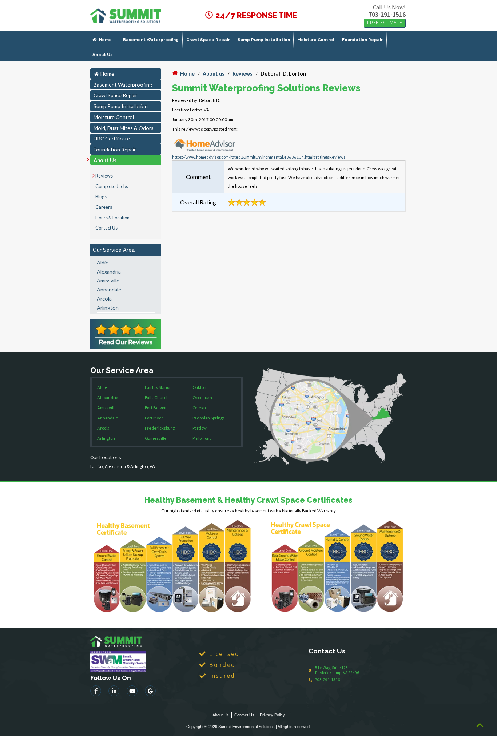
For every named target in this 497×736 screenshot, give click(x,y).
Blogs (101, 196)
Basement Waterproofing (151, 39)
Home (105, 39)
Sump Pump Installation (264, 39)
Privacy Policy (272, 715)
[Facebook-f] (95, 690)
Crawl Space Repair (208, 39)
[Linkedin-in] (113, 690)
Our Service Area (114, 250)
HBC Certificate (112, 138)
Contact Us (106, 228)
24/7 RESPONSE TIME (255, 15)
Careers (103, 207)
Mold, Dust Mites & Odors (124, 128)
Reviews (104, 176)
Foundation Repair (362, 39)
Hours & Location (112, 217)
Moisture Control (315, 39)
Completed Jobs (111, 186)
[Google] (150, 690)
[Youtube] (132, 690)
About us (213, 74)
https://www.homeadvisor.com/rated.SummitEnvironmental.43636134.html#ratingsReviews (259, 157)
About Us (102, 54)
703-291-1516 (387, 15)
